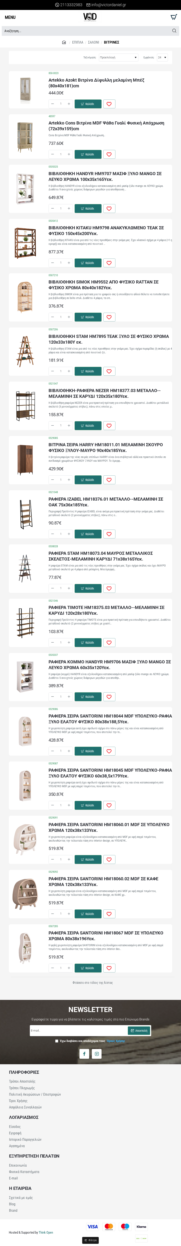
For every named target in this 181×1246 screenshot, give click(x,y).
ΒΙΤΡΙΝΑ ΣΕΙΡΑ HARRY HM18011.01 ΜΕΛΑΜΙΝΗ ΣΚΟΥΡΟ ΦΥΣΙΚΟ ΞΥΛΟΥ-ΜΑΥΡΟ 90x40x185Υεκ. (106, 447)
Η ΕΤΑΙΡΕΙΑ (20, 1188)
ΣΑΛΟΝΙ (93, 42)
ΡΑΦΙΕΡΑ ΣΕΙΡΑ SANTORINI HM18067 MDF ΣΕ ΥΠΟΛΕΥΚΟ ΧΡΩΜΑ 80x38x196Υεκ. (106, 935)
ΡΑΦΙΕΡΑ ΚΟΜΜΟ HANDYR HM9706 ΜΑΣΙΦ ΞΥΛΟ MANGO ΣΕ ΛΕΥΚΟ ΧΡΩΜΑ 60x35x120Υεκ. (110, 664)
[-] (52, 104)
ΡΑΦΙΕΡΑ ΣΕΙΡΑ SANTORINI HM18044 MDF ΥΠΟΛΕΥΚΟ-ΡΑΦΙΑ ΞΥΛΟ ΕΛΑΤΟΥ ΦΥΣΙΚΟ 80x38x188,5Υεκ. (110, 718)
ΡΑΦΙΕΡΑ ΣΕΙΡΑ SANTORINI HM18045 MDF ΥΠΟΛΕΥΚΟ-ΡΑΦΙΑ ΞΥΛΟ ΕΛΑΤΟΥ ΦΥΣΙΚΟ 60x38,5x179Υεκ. (110, 773)
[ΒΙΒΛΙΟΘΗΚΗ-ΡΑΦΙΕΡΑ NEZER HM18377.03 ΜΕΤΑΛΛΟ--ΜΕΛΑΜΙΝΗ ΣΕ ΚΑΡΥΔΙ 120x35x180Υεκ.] (25, 406)
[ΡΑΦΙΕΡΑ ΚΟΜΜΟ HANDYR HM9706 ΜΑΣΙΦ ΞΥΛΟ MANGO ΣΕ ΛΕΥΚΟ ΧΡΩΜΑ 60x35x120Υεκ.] (25, 677)
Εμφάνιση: (148, 57)
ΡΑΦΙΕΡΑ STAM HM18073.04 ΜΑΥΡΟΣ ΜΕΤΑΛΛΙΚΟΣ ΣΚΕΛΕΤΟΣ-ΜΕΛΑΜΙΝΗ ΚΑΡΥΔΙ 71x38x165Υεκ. (101, 556)
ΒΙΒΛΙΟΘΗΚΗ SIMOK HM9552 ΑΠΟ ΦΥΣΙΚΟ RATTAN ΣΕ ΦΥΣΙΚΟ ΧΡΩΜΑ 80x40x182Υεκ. (103, 284)
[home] (64, 42)
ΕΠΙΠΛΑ (77, 42)
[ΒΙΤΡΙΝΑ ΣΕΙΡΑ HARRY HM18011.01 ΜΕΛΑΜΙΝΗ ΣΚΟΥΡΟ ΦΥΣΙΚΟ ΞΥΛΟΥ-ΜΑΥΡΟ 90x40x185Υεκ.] (25, 460)
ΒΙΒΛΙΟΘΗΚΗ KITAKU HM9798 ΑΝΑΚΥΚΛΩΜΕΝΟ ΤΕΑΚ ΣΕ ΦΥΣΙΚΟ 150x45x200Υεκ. (106, 230)
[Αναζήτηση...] (174, 31)
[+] (69, 104)
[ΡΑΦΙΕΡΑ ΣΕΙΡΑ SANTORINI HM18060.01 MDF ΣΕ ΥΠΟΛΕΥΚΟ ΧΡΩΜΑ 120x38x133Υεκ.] (25, 839)
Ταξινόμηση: (89, 57)
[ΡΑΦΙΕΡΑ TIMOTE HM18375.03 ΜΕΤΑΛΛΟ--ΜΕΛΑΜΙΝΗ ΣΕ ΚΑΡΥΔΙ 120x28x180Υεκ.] (25, 623)
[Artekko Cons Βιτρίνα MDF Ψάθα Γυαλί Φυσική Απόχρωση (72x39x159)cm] (25, 136)
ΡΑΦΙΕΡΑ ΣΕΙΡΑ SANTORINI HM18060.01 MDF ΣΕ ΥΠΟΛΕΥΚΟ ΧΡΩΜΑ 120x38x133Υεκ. (109, 827)
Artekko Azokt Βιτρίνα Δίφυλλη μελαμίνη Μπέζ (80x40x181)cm (96, 82)
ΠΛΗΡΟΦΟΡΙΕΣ (24, 1072)
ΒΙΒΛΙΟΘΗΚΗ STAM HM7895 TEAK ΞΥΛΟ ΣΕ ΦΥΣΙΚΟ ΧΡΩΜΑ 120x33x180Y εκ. (109, 339)
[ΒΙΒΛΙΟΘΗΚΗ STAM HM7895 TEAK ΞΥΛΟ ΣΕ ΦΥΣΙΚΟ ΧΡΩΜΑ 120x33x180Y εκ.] (25, 351)
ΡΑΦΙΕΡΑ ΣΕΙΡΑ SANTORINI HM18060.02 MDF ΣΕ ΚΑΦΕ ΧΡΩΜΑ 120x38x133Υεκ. (103, 881)
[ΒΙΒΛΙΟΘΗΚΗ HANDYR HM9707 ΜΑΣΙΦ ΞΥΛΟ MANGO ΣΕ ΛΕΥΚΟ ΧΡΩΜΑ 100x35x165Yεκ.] (25, 188)
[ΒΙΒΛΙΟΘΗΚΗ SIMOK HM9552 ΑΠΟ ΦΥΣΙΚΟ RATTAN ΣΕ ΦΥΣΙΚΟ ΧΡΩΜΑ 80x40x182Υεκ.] (25, 297)
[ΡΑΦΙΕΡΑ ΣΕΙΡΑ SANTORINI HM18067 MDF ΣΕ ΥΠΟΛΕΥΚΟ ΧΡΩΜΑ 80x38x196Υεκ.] (25, 948)
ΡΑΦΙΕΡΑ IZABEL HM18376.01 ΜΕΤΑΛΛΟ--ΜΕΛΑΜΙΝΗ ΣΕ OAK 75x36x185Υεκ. (106, 501)
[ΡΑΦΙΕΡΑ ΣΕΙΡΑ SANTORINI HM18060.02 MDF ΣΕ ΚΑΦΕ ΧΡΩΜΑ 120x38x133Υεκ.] (25, 894)
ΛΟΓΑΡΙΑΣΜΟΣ (23, 1117)
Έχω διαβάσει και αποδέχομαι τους (92, 1041)
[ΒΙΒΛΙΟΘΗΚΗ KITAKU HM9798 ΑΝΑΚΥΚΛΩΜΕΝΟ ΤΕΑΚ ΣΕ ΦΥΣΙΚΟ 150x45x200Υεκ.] (25, 243)
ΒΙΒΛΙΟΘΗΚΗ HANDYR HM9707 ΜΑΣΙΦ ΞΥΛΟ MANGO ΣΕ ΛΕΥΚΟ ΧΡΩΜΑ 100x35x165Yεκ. (105, 176)
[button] (88, 104)
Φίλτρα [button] (93, 1240)
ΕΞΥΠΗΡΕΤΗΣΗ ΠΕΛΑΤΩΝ (34, 1156)
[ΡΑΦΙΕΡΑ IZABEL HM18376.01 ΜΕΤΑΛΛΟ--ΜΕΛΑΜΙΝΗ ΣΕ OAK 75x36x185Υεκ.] (25, 514)
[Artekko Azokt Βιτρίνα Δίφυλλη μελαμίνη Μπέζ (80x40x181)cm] (25, 89)
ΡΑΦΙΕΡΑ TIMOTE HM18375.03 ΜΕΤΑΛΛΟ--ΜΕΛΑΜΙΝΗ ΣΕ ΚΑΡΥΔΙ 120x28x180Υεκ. (106, 610)
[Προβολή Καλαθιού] (173, 17)
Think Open (45, 1233)
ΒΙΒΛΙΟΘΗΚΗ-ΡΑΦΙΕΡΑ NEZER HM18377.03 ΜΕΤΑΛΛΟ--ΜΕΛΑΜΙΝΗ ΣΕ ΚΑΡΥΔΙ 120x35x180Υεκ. (105, 393)
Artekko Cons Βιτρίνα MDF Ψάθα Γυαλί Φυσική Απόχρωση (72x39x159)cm (106, 125)
